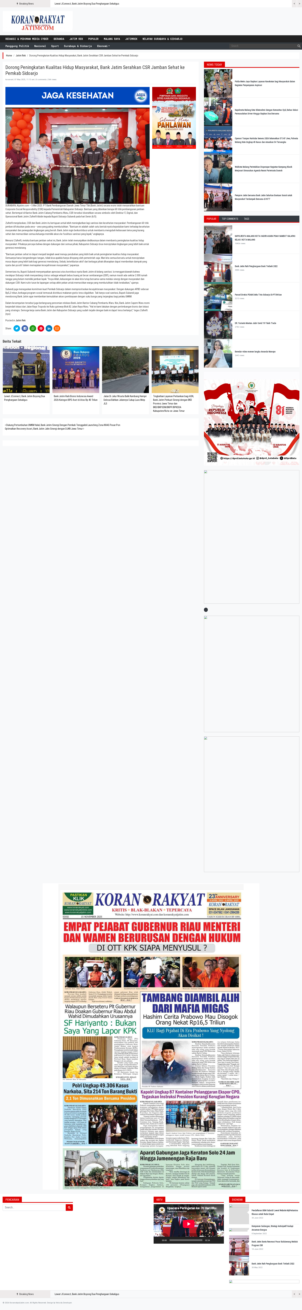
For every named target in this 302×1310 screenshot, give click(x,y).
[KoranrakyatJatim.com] (38, 21)
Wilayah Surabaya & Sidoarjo (162, 39)
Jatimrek (131, 39)
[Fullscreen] (219, 1240)
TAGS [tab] (246, 218)
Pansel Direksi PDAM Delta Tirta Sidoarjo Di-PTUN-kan (258, 295)
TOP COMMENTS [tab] (230, 218)
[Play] (158, 1240)
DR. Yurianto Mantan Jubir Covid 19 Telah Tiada (255, 323)
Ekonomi (102, 46)
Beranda (59, 39)
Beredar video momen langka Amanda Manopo (255, 351)
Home (9, 55)
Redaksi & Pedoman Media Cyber (26, 39)
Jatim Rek (76, 39)
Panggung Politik (17, 46)
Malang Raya (112, 39)
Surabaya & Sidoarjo (78, 46)
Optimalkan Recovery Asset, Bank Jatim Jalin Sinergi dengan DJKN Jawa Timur (44, 428)
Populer (93, 39)
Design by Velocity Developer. (59, 1303)
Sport (55, 46)
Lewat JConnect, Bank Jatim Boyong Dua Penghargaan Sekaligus (87, 3)
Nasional (40, 46)
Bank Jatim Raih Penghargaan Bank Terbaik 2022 (256, 266)
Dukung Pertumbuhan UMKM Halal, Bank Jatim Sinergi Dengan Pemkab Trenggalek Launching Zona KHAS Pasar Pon (63, 425)
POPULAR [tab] (211, 218)
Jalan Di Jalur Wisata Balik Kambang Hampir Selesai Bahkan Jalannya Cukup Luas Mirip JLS (125, 400)
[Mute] (213, 1240)
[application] (189, 1224)
